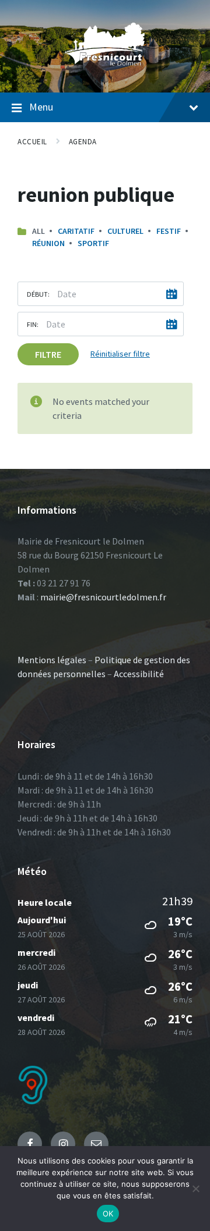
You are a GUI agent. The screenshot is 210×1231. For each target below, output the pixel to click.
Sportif (93, 243)
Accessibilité (139, 673)
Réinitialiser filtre (120, 353)
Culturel (125, 231)
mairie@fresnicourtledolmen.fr (103, 597)
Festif (168, 231)
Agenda (83, 142)
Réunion (48, 243)
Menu (41, 106)
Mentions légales (52, 660)
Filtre (48, 354)
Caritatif (76, 231)
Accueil (32, 142)
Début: (38, 294)
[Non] (195, 1188)
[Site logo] (105, 69)
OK (108, 1213)
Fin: (32, 324)
